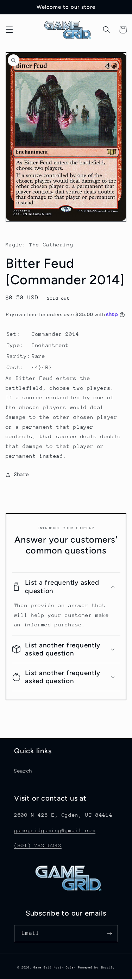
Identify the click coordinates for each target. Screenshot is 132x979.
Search (23, 771)
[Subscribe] (109, 933)
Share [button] (21, 474)
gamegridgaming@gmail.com (54, 830)
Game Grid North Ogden (54, 967)
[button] (9, 30)
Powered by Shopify (96, 967)
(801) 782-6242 (38, 845)
